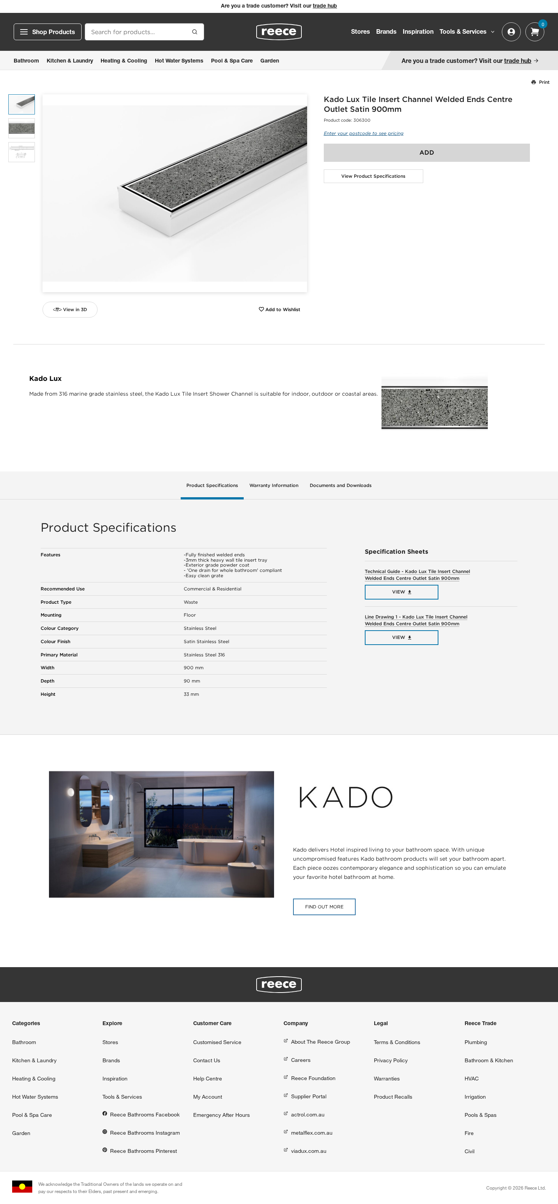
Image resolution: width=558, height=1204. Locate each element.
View (398, 592)
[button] (298, 193)
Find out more (324, 907)
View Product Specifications (373, 176)
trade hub (325, 6)
